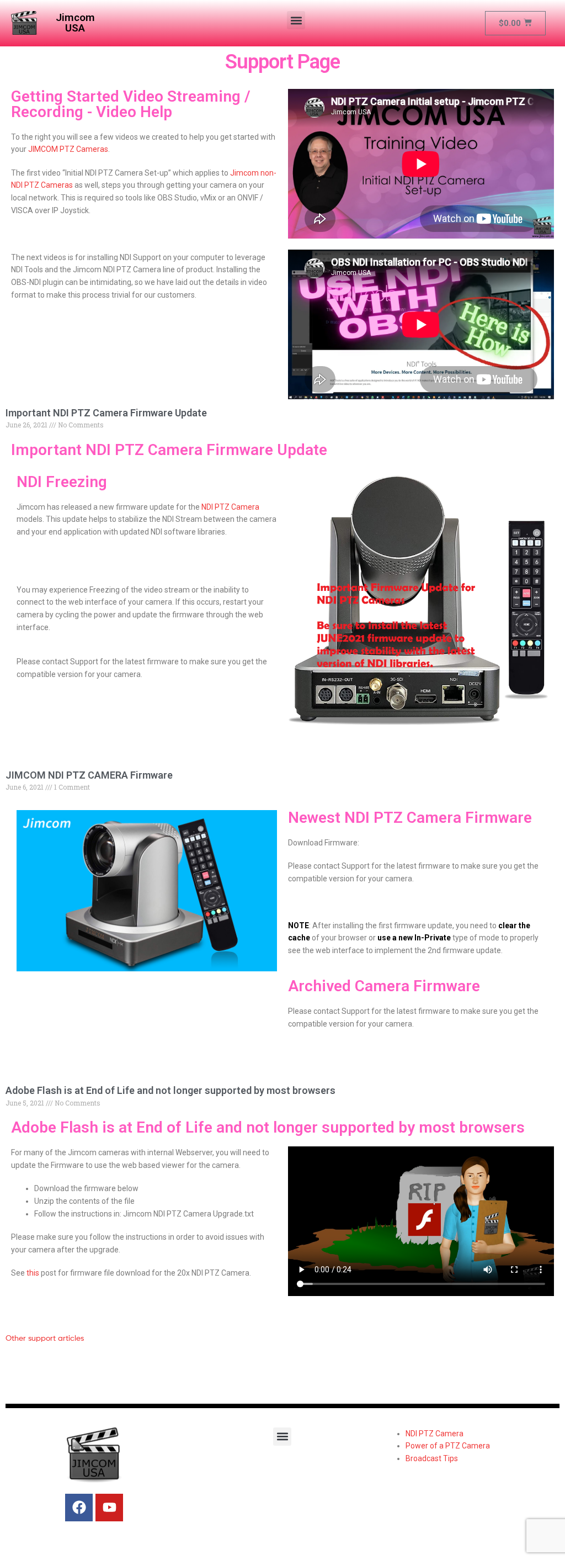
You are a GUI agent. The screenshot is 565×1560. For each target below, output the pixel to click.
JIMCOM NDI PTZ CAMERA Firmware (89, 775)
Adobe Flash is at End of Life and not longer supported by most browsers (170, 1090)
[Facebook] (79, 1507)
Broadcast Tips (432, 1458)
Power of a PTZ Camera (448, 1445)
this (32, 1272)
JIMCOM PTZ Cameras (68, 149)
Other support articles (45, 1337)
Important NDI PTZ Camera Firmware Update (106, 413)
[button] (296, 20)
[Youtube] (109, 1507)
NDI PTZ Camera (230, 507)
